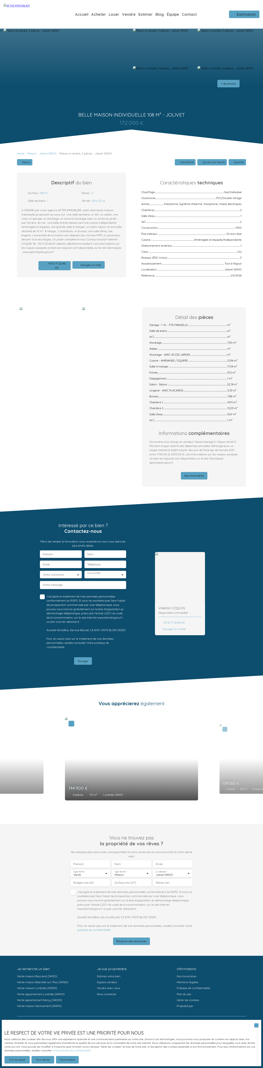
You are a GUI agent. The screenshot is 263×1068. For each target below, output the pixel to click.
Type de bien (120, 872)
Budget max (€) (84, 882)
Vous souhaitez (94, 573)
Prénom (48, 554)
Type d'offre (78, 872)
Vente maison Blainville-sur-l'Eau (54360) (42, 982)
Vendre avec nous (108, 988)
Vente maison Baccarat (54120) (37, 976)
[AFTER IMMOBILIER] (28, 14)
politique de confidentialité (94, 930)
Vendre (129, 14)
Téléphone (94, 564)
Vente (21, 153)
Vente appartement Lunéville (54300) (41, 994)
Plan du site (184, 994)
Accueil (81, 14)
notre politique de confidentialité (71, 1050)
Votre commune (53, 574)
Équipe (173, 14)
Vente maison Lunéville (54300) (37, 988)
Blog (159, 14)
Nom (90, 554)
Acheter (98, 14)
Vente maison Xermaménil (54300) (39, 1006)
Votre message (53, 585)
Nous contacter (106, 994)
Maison (31, 153)
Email (46, 564)
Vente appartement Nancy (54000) (39, 1000)
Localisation (161, 872)
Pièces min (162, 882)
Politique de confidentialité (193, 988)
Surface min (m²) (125, 882)
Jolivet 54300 (47, 153)
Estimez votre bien (108, 976)
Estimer (145, 14)
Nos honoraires (186, 976)
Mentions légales (187, 982)
